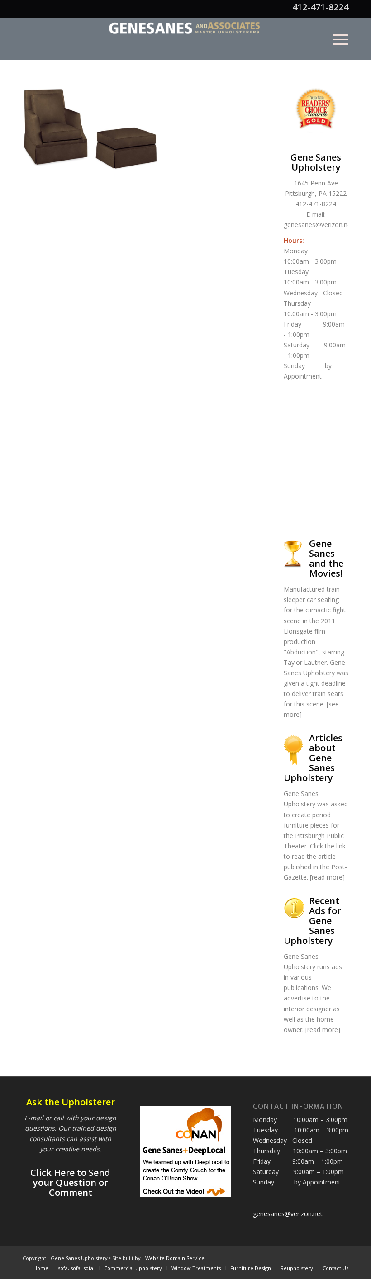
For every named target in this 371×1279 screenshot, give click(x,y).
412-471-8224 (320, 7)
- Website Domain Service (173, 1258)
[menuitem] (335, 39)
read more (327, 877)
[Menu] (335, 39)
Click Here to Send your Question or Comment (70, 1182)
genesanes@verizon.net (318, 224)
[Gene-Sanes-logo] (185, 39)
